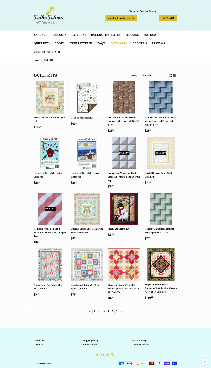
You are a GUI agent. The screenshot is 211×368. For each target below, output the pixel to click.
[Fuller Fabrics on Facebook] (102, 355)
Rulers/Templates (105, 34)
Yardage (41, 34)
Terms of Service (140, 344)
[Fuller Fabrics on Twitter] (97, 355)
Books (60, 43)
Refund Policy (90, 344)
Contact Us (39, 340)
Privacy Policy (139, 340)
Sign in (132, 11)
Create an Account (148, 11)
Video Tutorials (47, 52)
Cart (170, 17)
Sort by (134, 75)
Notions (150, 34)
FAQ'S (101, 43)
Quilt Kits (42, 43)
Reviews (158, 43)
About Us (140, 43)
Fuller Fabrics (46, 363)
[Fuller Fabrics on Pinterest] (107, 355)
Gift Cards (119, 43)
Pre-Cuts (59, 34)
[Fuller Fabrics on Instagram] (112, 355)
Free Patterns (81, 43)
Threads (132, 34)
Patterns (78, 34)
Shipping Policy (90, 340)
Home (36, 60)
